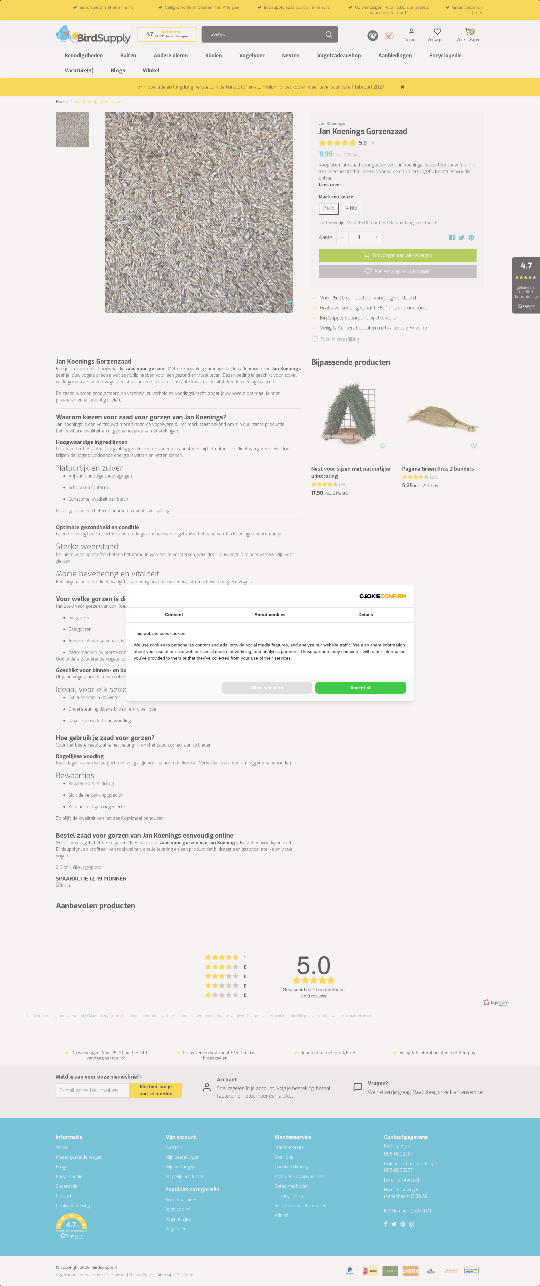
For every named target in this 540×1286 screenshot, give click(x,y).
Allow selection (267, 687)
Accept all (361, 687)
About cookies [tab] (270, 614)
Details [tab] (365, 614)
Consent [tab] (174, 614)
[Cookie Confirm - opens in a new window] (382, 596)
